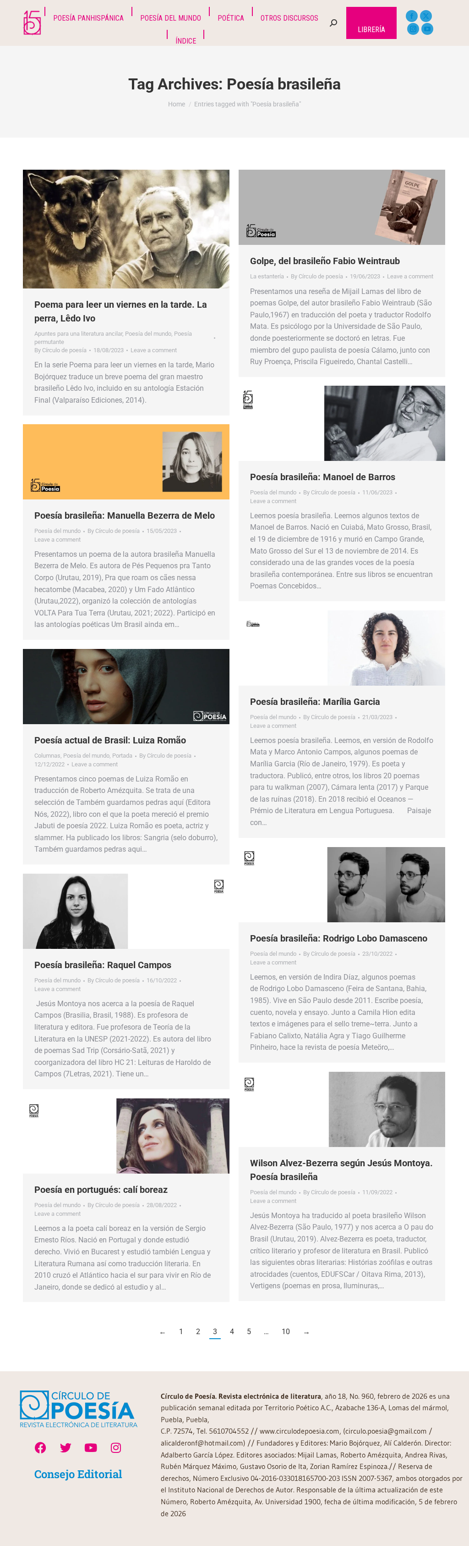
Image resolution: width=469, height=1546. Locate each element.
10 (286, 1331)
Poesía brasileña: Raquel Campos (102, 964)
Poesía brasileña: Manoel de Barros (322, 476)
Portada (122, 755)
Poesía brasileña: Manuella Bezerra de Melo (124, 515)
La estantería (267, 276)
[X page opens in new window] (426, 16)
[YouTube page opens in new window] (427, 29)
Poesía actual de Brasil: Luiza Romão (110, 740)
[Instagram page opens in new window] (413, 29)
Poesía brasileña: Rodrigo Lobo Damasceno (340, 938)
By (60, 350)
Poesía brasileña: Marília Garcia (315, 701)
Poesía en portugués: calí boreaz (101, 1189)
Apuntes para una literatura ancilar (78, 333)
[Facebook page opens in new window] (412, 16)
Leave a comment (154, 350)
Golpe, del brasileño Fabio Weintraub (325, 260)
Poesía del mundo (148, 333)
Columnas (47, 755)
